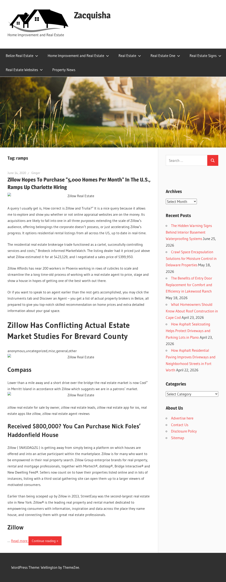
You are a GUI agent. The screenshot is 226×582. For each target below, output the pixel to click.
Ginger (35, 173)
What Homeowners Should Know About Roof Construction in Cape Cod (192, 311)
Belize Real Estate (19, 55)
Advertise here (182, 418)
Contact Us (179, 424)
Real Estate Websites (22, 69)
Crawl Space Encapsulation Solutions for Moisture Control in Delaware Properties (191, 258)
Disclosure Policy (184, 431)
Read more (19, 541)
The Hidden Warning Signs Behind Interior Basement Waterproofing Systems (189, 232)
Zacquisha (92, 15)
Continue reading (44, 541)
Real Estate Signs (203, 55)
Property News (63, 69)
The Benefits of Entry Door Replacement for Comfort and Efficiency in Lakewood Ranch (189, 285)
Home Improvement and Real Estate (76, 55)
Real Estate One (163, 55)
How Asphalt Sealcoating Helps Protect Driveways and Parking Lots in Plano (188, 331)
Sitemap (177, 437)
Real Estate (127, 55)
